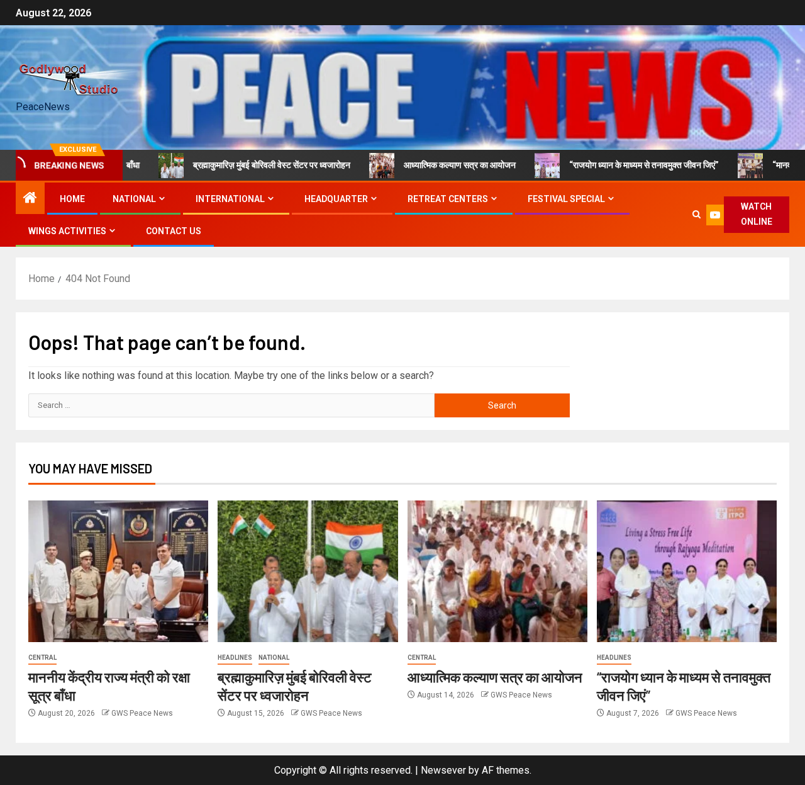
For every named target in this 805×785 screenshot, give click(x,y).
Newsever (443, 770)
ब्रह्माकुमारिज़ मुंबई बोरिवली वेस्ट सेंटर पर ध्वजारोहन (249, 165)
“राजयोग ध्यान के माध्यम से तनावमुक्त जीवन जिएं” (622, 165)
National (273, 657)
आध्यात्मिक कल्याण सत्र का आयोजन (438, 165)
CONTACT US (173, 231)
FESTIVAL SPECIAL (566, 199)
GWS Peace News (142, 713)
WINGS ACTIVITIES (67, 231)
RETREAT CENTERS (448, 199)
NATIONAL (134, 199)
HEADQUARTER (336, 199)
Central (42, 657)
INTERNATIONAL (230, 199)
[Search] (696, 215)
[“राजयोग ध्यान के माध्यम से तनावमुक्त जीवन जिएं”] (687, 571)
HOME (72, 199)
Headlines (235, 657)
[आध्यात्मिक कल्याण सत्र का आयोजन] (497, 571)
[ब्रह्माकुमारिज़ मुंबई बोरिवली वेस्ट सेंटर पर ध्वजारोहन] (307, 571)
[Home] (30, 199)
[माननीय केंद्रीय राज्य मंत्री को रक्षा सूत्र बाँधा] (118, 571)
